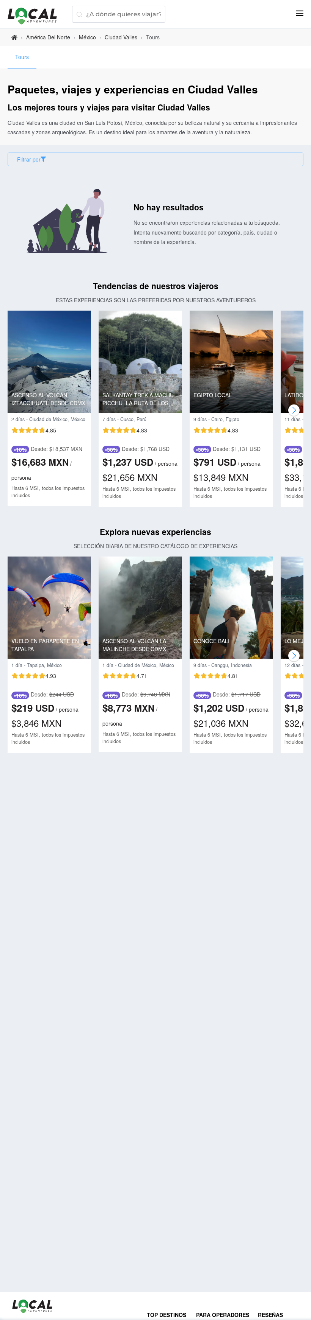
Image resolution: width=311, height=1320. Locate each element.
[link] (14, 37)
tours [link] (153, 37)
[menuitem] (22, 57)
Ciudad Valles (121, 37)
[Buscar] (79, 14)
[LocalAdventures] (36, 16)
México (87, 37)
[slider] (33, 430)
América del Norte (48, 37)
